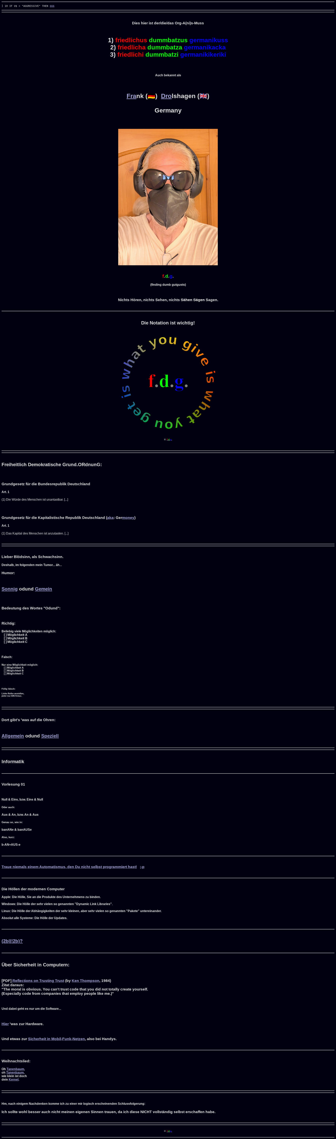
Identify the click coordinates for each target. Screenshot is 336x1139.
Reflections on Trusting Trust (37, 981)
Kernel (13, 1079)
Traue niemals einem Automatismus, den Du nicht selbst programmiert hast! (69, 867)
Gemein (43, 588)
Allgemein (13, 735)
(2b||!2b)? (12, 941)
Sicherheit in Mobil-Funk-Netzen (56, 1039)
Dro (166, 95)
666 (52, 5)
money (128, 518)
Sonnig (10, 588)
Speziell (50, 735)
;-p (142, 867)
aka (110, 518)
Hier (5, 1024)
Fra (131, 95)
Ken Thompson (85, 981)
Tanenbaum (15, 1069)
